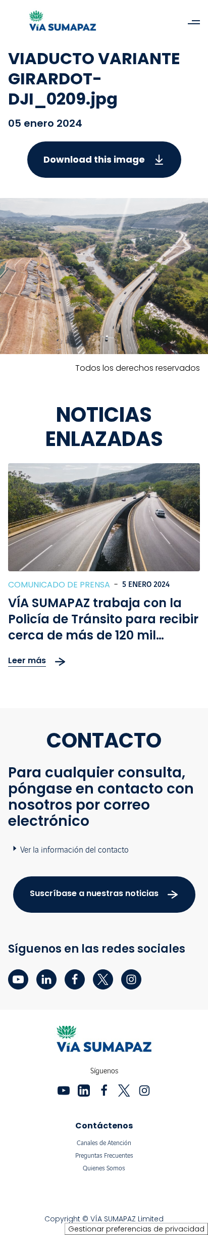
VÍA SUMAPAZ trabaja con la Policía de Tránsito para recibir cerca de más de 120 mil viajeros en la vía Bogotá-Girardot (103, 635)
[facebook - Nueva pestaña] (75, 979)
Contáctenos (104, 1125)
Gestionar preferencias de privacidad (136, 1229)
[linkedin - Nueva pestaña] (46, 979)
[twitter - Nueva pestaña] (103, 979)
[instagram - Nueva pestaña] (131, 979)
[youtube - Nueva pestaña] (18, 979)
